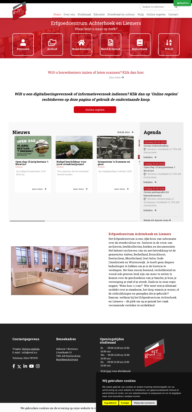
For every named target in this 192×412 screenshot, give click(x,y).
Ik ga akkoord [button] (110, 403)
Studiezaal (84, 14)
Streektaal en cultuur (121, 14)
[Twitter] (19, 366)
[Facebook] (13, 366)
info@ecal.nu (29, 352)
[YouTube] (31, 366)
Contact (173, 14)
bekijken (148, 157)
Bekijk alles (123, 132)
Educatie (99, 14)
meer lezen (37, 189)
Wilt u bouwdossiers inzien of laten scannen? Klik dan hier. (96, 72)
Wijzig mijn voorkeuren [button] (144, 403)
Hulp (141, 14)
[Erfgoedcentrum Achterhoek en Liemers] (23, 11)
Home (57, 14)
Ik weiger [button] (125, 403)
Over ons (69, 14)
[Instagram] (38, 366)
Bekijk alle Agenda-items (156, 220)
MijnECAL (184, 3)
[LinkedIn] (25, 366)
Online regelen (156, 14)
